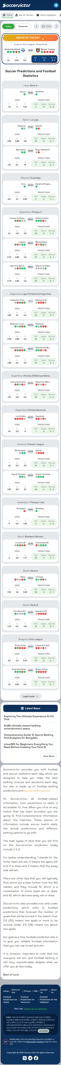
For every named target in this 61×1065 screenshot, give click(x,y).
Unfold (44, 1031)
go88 (32, 1022)
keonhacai (48, 1025)
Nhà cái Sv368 (18, 1017)
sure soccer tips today (16, 1027)
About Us (54, 991)
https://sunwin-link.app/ (18, 1030)
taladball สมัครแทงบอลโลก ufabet (21, 1020)
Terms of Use (16, 991)
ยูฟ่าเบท (38, 1017)
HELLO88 (11, 1022)
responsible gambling (35, 1042)
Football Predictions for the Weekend (48, 999)
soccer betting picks (37, 790)
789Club (42, 1020)
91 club (24, 1022)
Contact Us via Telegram (35, 1008)
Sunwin (34, 1030)
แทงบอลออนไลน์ (14, 1025)
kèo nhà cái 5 (34, 1027)
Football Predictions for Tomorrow (27, 999)
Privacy (27, 991)
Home (6, 991)
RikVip (50, 1020)
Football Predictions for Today (10, 999)
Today (8, 26)
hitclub (49, 1027)
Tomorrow (23, 26)
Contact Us (44, 991)
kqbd (24, 1025)
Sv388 (46, 1017)
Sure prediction (35, 1025)
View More (48, 756)
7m (18, 1022)
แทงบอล (30, 1017)
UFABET (39, 1022)
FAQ (35, 991)
